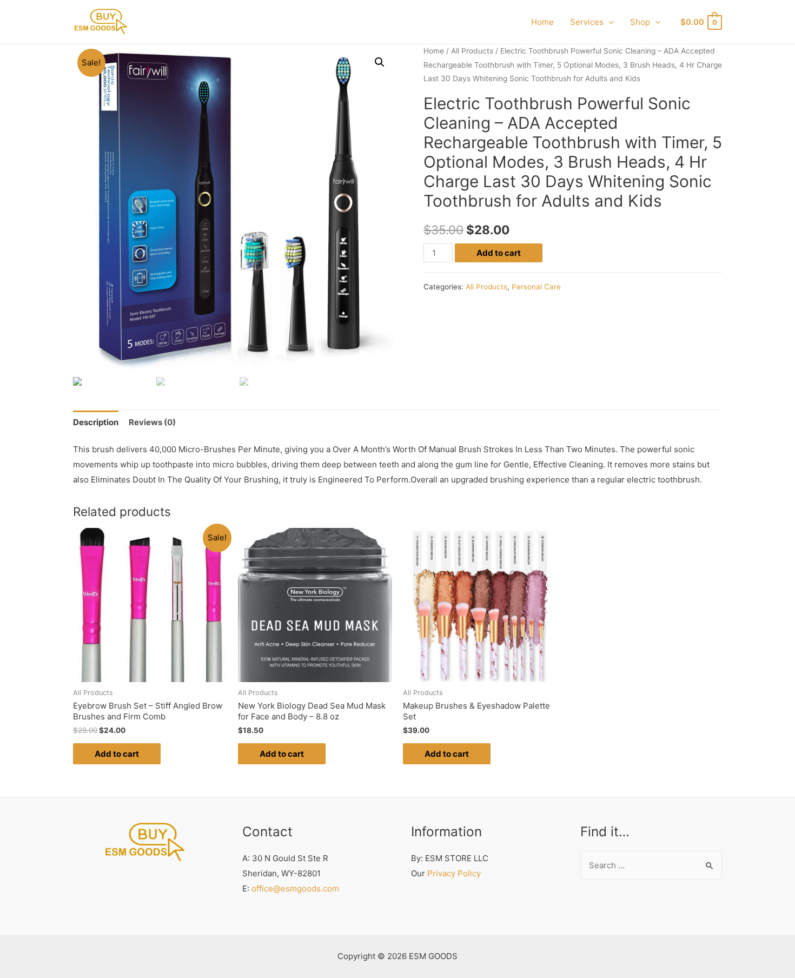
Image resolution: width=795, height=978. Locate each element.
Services (587, 22)
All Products (472, 51)
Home (542, 22)
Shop (640, 22)
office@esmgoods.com (295, 888)
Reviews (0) (152, 422)
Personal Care (536, 286)
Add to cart (498, 253)
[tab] (95, 422)
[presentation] (609, 22)
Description (95, 422)
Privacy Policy (454, 873)
